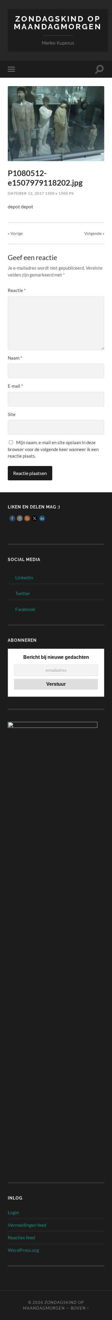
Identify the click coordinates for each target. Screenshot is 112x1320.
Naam (15, 357)
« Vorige (15, 233)
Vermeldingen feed (27, 1225)
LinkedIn (24, 577)
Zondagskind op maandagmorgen (58, 22)
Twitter (22, 593)
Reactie (17, 290)
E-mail (15, 386)
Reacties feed (21, 1237)
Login (13, 1212)
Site (12, 414)
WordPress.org (23, 1250)
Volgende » (94, 233)
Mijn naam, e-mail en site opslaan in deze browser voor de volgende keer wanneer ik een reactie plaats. (53, 449)
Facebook (25, 609)
